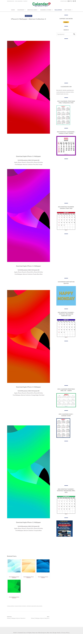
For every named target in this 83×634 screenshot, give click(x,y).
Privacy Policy (66, 632)
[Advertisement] (28, 32)
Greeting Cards (32, 9)
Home (13, 9)
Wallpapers (58, 9)
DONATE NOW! (64, 1)
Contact (25, 1)
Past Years (68, 9)
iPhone (20, 606)
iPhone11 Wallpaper (32, 606)
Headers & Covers (45, 9)
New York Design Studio (53, 632)
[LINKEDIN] (75, 1)
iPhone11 (24, 606)
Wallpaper (39, 606)
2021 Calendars (19, 1)
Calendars (20, 9)
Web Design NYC (10, 1)
